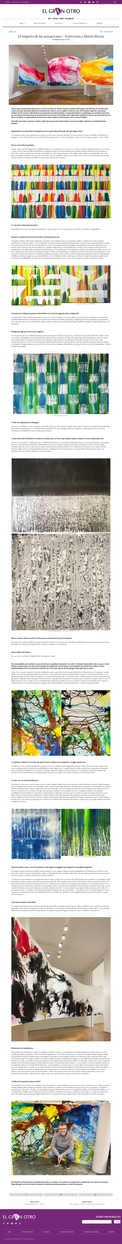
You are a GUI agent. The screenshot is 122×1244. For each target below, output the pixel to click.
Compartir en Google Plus (96, 1194)
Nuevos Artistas (78, 23)
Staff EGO (7, 2)
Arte (20, 23)
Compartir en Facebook (26, 1194)
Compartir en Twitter (61, 1194)
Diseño (100, 23)
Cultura (57, 23)
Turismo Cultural (91, 1232)
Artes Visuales (108, 32)
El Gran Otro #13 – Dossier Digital (20, 2)
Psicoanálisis (39, 23)
